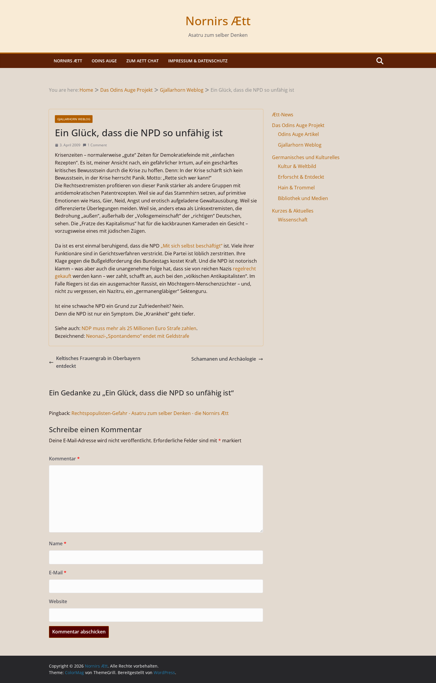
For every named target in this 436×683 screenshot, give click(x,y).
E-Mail (57, 572)
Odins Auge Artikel (298, 134)
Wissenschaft (293, 219)
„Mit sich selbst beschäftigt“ (191, 246)
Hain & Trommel (296, 187)
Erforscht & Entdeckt (301, 177)
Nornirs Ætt (218, 20)
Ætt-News (282, 114)
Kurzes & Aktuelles (293, 210)
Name (57, 543)
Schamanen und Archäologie (223, 359)
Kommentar (64, 458)
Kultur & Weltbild (297, 166)
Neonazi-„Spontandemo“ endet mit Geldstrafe (137, 336)
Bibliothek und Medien (303, 198)
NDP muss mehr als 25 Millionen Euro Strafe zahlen (139, 328)
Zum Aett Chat (142, 61)
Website (58, 601)
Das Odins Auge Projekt (298, 125)
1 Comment (97, 145)
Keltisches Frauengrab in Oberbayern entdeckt (98, 362)
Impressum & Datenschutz (197, 61)
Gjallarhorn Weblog (73, 119)
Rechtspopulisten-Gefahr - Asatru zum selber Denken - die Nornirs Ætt (150, 413)
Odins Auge (104, 61)
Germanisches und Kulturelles (306, 157)
